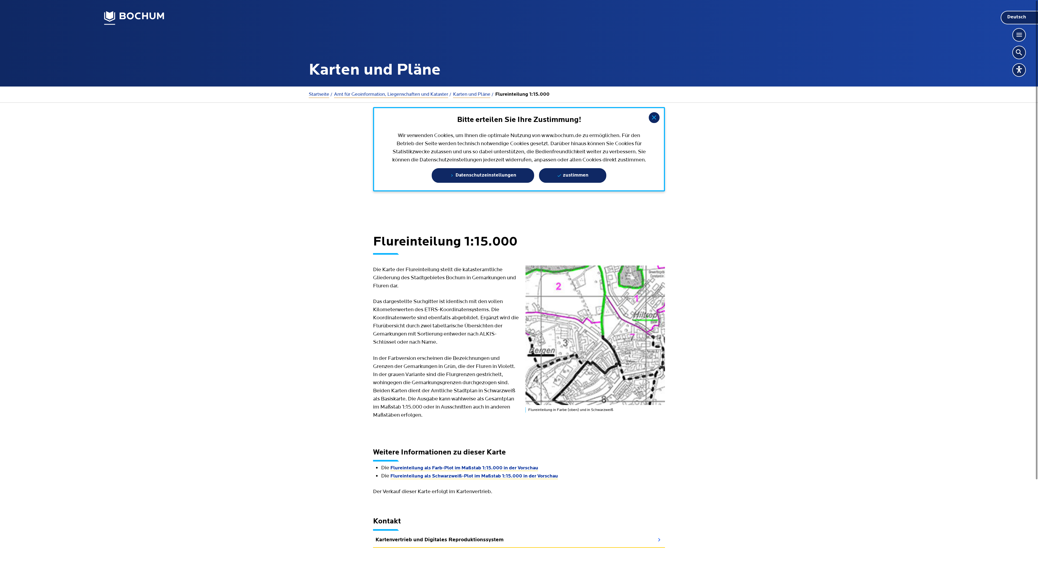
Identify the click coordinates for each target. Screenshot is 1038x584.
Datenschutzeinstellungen (485, 175)
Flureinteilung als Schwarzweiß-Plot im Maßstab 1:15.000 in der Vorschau (474, 476)
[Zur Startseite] (134, 18)
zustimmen (575, 175)
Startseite (319, 94)
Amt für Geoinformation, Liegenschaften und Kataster (391, 94)
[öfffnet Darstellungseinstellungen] (1019, 70)
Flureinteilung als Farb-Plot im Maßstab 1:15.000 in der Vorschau (464, 468)
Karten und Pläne (471, 94)
